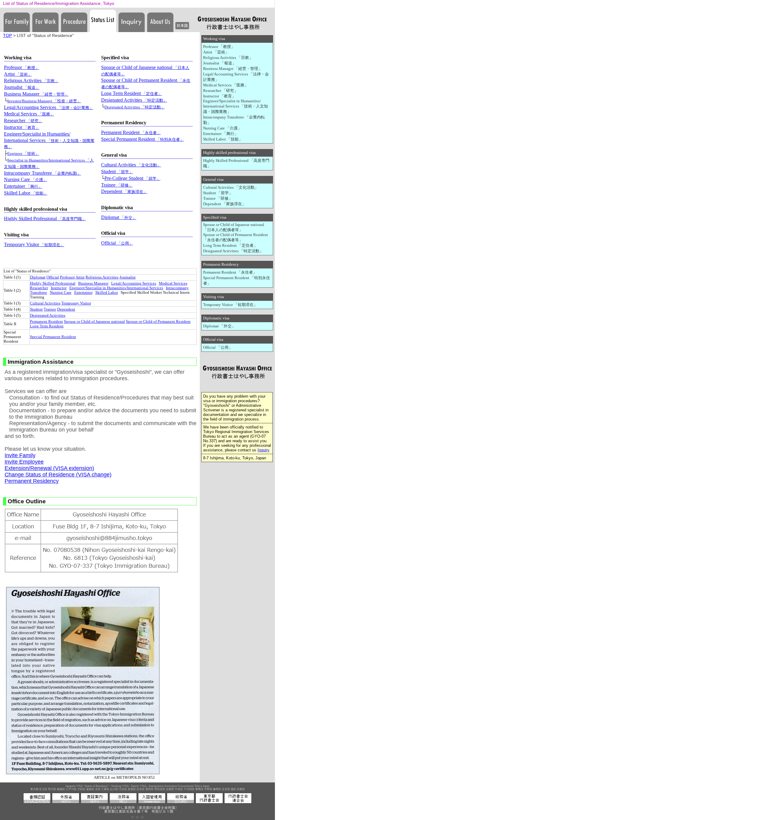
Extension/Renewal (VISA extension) (49, 468)
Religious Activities (31, 80)
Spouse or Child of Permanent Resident (158, 321)
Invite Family (20, 455)
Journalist (21, 87)
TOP (7, 35)
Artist (18, 74)
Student (117, 171)
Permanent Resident (131, 132)
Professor (21, 67)
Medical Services (29, 113)
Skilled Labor (25, 192)
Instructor (21, 127)
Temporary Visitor (34, 244)
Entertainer (23, 186)
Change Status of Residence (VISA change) (58, 475)
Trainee (117, 185)
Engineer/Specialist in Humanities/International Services (49, 140)
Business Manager (36, 94)
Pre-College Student (132, 178)
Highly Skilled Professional (45, 218)
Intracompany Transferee (42, 173)
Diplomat (118, 217)
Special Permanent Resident (142, 139)
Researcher (23, 120)
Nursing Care (25, 179)
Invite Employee (24, 462)
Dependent (124, 191)
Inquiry (263, 450)
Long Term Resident (131, 93)
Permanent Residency (32, 481)
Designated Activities (134, 100)
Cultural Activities (131, 164)
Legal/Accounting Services (48, 107)
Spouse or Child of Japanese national (94, 321)
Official (117, 243)
